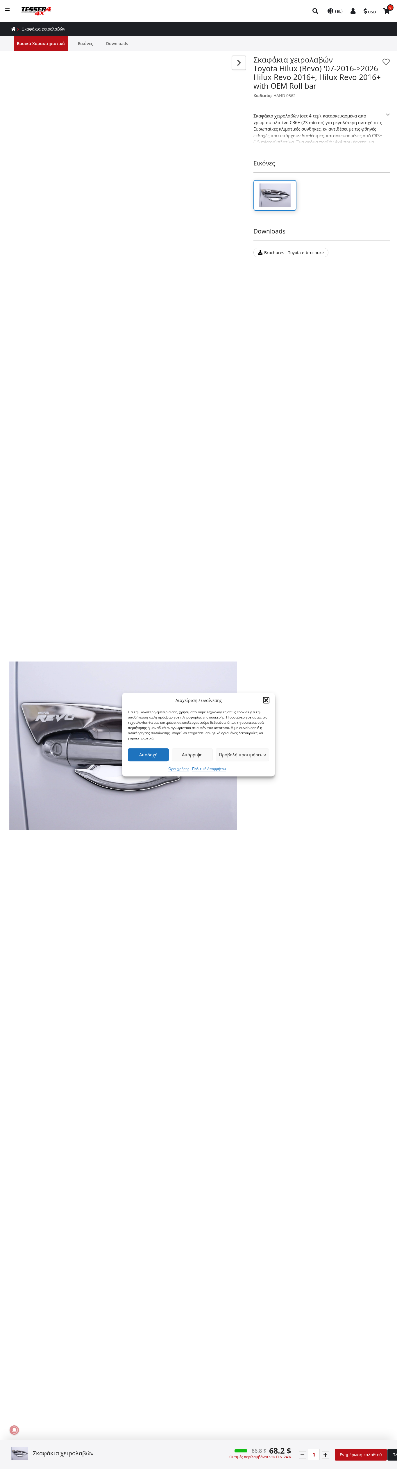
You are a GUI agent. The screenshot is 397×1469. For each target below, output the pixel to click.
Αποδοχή (148, 754)
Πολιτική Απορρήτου (209, 768)
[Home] (13, 29)
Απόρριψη (192, 754)
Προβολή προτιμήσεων (242, 754)
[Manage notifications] (14, 1430)
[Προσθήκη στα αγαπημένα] (386, 61)
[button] (266, 700)
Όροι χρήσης (178, 768)
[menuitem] (316, 11)
